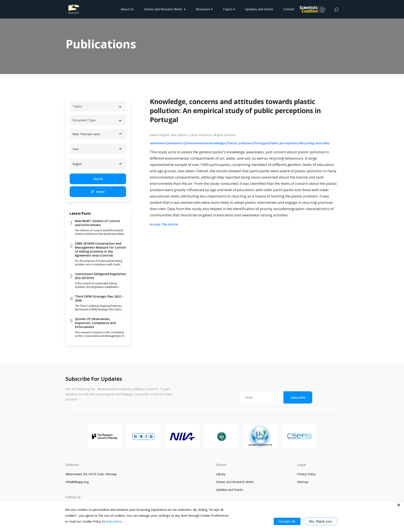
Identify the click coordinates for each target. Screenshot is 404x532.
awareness (158, 143)
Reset (100, 192)
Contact (289, 9)
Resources (203, 9)
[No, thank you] (399, 505)
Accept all (287, 521)
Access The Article (164, 224)
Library (220, 474)
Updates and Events (259, 9)
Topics (228, 9)
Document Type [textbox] (84, 120)
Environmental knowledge (205, 143)
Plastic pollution (239, 143)
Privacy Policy (306, 474)
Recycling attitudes (315, 143)
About (221, 464)
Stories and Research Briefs (164, 9)
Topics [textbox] (77, 106)
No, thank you (320, 521)
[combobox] (98, 106)
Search (98, 179)
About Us (127, 9)
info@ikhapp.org (77, 482)
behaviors (175, 143)
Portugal (261, 143)
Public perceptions (284, 143)
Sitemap (302, 482)
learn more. (114, 521)
